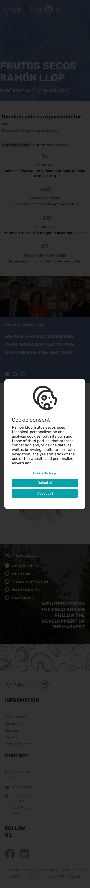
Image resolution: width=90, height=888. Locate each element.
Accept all (45, 493)
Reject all (45, 483)
